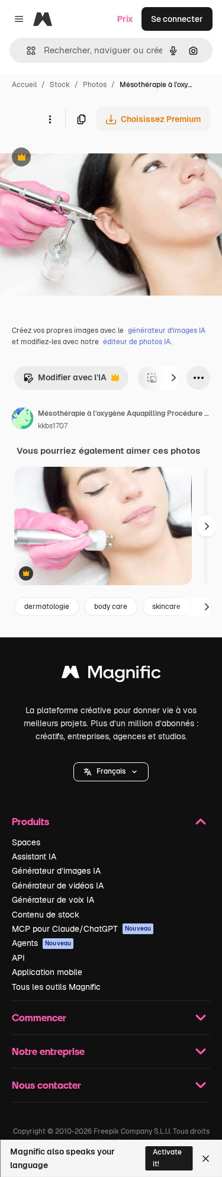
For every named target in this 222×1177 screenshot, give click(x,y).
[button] (111, 771)
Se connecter (177, 19)
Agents (41, 943)
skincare (166, 606)
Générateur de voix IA (53, 899)
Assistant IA (34, 856)
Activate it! (167, 1157)
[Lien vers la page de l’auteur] (22, 420)
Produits (30, 821)
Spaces (26, 842)
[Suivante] (173, 378)
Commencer (39, 1017)
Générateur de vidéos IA (58, 885)
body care (110, 606)
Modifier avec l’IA (65, 380)
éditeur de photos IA (136, 342)
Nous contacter (46, 1085)
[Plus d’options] (50, 119)
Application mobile (47, 972)
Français (111, 771)
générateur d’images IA (166, 330)
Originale (78, 158)
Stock (60, 84)
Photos (95, 84)
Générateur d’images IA (56, 870)
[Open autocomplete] (26, 50)
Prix (125, 19)
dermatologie (46, 606)
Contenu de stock (45, 914)
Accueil (24, 84)
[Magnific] (111, 675)
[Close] (206, 1159)
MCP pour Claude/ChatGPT (81, 928)
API (18, 957)
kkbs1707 (52, 426)
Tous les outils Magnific (56, 987)
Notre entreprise (48, 1051)
